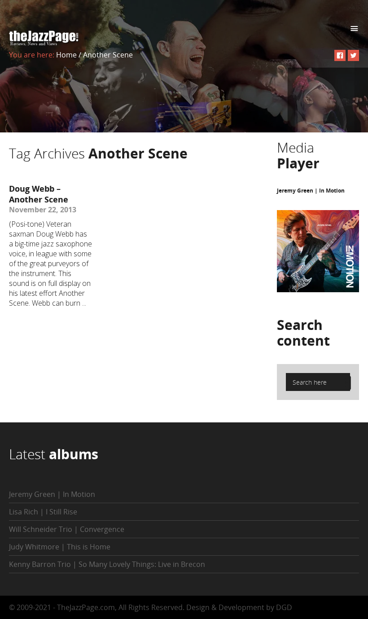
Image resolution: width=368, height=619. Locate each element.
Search (303, 333)
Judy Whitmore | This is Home (59, 547)
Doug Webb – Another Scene (38, 194)
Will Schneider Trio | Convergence (66, 529)
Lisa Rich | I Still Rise (43, 512)
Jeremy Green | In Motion (311, 190)
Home (66, 55)
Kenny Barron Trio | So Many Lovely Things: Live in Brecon (107, 564)
